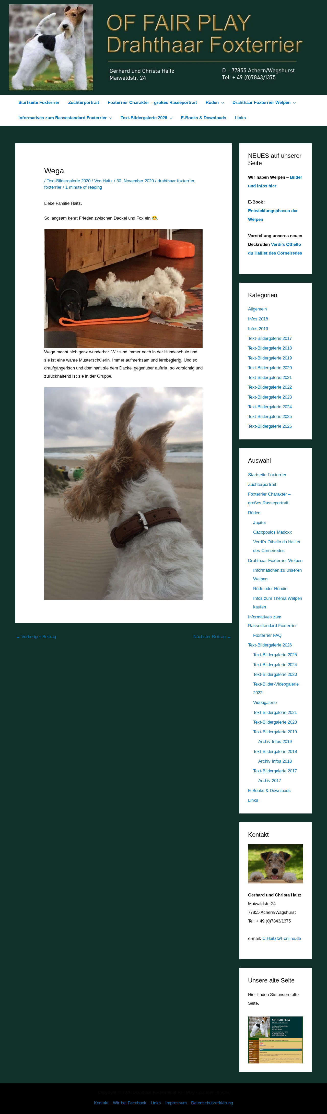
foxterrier (53, 187)
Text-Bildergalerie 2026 (270, 426)
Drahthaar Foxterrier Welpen (275, 560)
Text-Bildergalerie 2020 (68, 180)
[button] (221, 102)
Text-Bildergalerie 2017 (270, 338)
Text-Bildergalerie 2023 (270, 397)
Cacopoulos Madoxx (272, 532)
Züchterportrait (262, 484)
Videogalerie (265, 702)
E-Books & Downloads (269, 790)
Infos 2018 (258, 319)
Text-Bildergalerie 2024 (270, 406)
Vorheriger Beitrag (36, 636)
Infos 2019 (258, 328)
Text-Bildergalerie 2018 (270, 348)
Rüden (254, 512)
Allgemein (257, 309)
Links (253, 800)
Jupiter (259, 522)
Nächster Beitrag (212, 636)
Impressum (176, 1102)
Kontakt (101, 1102)
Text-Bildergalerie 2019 (270, 358)
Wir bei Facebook (129, 1102)
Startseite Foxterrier (267, 474)
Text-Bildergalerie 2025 (270, 416)
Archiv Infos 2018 (275, 761)
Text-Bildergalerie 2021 (270, 377)
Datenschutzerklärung (212, 1102)
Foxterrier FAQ (267, 635)
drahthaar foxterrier (176, 180)
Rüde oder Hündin (270, 588)
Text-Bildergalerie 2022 (270, 387)
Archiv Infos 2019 (275, 741)
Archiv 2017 (269, 780)
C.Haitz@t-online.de (281, 938)
